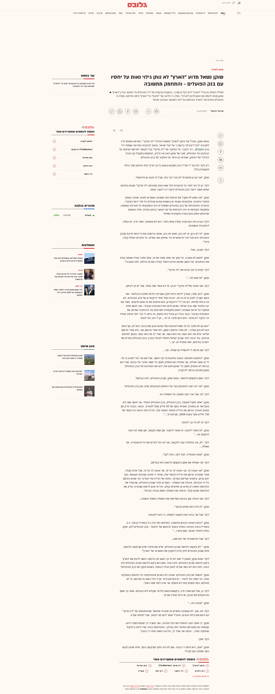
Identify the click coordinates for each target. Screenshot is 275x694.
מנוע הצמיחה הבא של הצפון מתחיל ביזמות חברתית (70, 357)
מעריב (141, 671)
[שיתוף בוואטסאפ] (120, 111)
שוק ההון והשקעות (185, 13)
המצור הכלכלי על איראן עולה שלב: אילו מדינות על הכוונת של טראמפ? (68, 277)
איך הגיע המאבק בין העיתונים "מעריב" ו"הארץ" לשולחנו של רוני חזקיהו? (74, 85)
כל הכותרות (200, 13)
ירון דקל (159, 671)
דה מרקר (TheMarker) (170, 665)
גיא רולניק (200, 671)
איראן (80, 270)
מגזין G (100, 13)
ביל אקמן (78, 286)
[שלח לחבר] (220, 168)
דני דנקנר (178, 671)
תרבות (91, 13)
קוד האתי (149, 686)
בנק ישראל (142, 665)
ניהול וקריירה (130, 13)
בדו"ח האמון (134, 686)
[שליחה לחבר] (136, 111)
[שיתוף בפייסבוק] (128, 111)
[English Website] (239, 13)
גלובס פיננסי (213, 13)
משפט (158, 13)
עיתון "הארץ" (217, 69)
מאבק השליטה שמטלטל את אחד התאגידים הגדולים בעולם (68, 259)
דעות (121, 13)
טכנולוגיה (149, 13)
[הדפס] (156, 111)
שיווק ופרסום (110, 13)
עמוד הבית (219, 60)
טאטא (80, 254)
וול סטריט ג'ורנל (79, 13)
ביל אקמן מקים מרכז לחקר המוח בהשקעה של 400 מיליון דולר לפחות (68, 292)
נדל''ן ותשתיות (169, 13)
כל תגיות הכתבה (202, 676)
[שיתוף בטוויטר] (112, 111)
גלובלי (140, 13)
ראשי (223, 13)
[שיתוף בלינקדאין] (220, 160)
